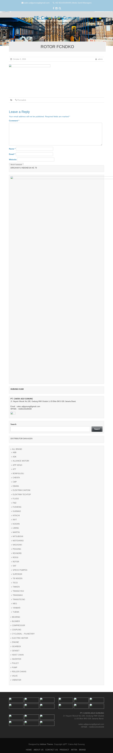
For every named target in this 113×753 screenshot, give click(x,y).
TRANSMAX (18, 595)
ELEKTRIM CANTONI (21, 490)
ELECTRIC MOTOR (20, 638)
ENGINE (15, 642)
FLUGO (16, 499)
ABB (14, 452)
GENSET (15, 651)
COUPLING (16, 630)
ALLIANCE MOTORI (21, 461)
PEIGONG (17, 549)
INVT (15, 520)
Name (12, 149)
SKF (14, 566)
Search (13, 424)
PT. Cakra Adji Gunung (56, 17)
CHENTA (16, 478)
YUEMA (16, 612)
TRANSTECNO (19, 599)
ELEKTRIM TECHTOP (22, 494)
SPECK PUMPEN (20, 570)
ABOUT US (40, 34)
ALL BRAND (17, 449)
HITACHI (16, 516)
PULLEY (15, 663)
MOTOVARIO (18, 541)
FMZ (14, 503)
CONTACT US (53, 34)
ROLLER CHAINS (19, 672)
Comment (14, 121)
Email (12, 154)
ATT (14, 469)
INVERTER (16, 659)
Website (13, 159)
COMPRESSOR (18, 625)
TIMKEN (16, 587)
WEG (15, 604)
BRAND (84, 34)
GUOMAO (17, 511)
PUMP (14, 667)
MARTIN (16, 532)
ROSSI (15, 557)
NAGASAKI (17, 545)
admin (100, 59)
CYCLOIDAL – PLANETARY (23, 634)
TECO (15, 583)
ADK (14, 457)
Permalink (21, 100)
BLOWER (16, 621)
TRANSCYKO (18, 591)
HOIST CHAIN (18, 655)
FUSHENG (17, 507)
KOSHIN (16, 524)
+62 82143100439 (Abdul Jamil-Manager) (73, 3)
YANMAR (16, 608)
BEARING (16, 617)
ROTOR (16, 562)
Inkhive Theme (46, 744)
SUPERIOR (17, 574)
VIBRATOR (16, 680)
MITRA (75, 34)
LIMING (16, 528)
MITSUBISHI (18, 536)
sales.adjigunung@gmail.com (37, 3)
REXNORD (17, 553)
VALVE (15, 676)
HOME (30, 34)
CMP (15, 482)
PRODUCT (65, 34)
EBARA (16, 486)
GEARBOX (16, 646)
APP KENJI (17, 465)
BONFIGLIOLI (18, 473)
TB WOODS (17, 578)
